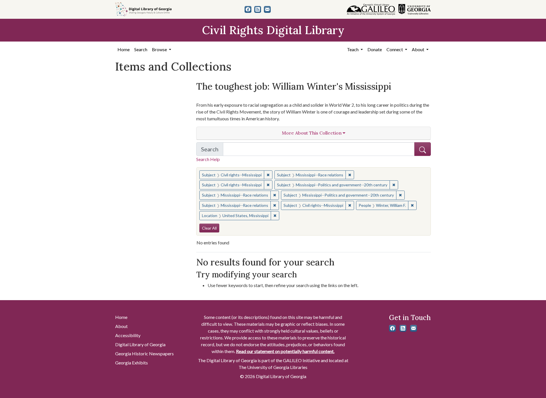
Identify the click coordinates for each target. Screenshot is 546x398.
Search (140, 49)
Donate (374, 49)
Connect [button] (395, 49)
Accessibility (127, 335)
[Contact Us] (267, 9)
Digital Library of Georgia (140, 344)
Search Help (208, 159)
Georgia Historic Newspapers (144, 353)
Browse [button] (160, 49)
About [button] (418, 49)
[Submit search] (422, 149)
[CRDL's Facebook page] (248, 9)
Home (123, 49)
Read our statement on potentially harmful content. (285, 351)
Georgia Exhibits (131, 362)
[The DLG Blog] (257, 9)
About (121, 326)
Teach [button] (353, 49)
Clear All (209, 228)
